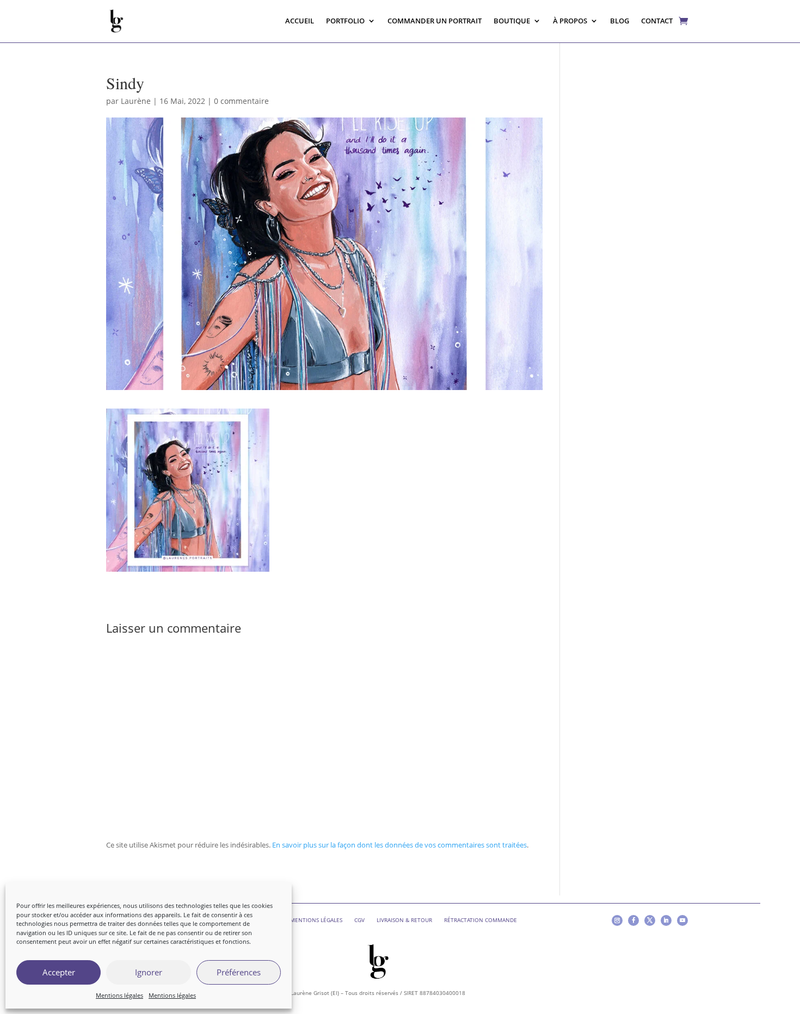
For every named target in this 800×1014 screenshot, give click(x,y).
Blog (619, 21)
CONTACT (657, 21)
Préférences (239, 972)
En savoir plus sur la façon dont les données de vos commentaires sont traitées (399, 845)
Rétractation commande (480, 920)
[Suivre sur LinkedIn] (666, 920)
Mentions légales (119, 995)
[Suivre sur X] (649, 920)
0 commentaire (241, 101)
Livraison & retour (404, 920)
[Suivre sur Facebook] (633, 920)
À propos (570, 21)
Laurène (136, 101)
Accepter (58, 972)
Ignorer (148, 972)
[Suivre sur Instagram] (617, 920)
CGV (359, 920)
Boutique (512, 21)
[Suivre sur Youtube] (682, 920)
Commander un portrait (434, 21)
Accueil (299, 21)
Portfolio (345, 21)
